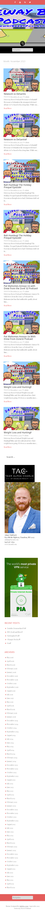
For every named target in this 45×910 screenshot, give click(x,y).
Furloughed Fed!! (13, 636)
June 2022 (10, 832)
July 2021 (10, 873)
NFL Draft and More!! (14, 632)
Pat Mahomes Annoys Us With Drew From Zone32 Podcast (20, 337)
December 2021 (12, 854)
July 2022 (10, 828)
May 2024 (10, 746)
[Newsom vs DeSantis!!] (21, 125)
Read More (8, 108)
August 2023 (11, 780)
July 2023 (10, 783)
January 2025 (11, 717)
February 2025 (12, 713)
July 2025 (10, 694)
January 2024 (11, 761)
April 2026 (10, 661)
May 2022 (10, 835)
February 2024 (12, 758)
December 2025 (12, 676)
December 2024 (12, 720)
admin (27, 97)
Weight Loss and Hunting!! (17, 387)
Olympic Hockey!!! (13, 639)
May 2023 (10, 791)
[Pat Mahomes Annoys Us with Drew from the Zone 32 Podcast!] (21, 272)
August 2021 (11, 869)
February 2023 (12, 802)
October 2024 (11, 728)
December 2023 (12, 765)
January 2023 (11, 806)
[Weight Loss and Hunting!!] (21, 373)
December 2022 (12, 809)
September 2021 (12, 865)
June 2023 (10, 787)
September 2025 (12, 687)
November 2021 (12, 858)
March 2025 (11, 709)
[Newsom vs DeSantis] (21, 80)
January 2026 (11, 672)
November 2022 (12, 813)
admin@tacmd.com (11, 540)
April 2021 (10, 884)
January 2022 (11, 850)
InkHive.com (24, 906)
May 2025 (10, 702)
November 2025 (12, 680)
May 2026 (10, 657)
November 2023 (12, 769)
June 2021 (10, 876)
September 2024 (12, 732)
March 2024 (11, 754)
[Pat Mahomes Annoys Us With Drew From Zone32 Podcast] (21, 322)
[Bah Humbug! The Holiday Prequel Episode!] (21, 171)
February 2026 (12, 668)
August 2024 (11, 735)
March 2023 (11, 798)
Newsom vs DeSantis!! (15, 139)
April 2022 (10, 839)
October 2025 (11, 683)
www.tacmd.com (11, 544)
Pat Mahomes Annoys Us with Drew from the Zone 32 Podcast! (21, 287)
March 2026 (11, 665)
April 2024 (10, 750)
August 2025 (11, 691)
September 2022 (12, 821)
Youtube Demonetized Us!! (16, 628)
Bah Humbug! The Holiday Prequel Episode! (17, 186)
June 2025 (10, 698)
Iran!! (9, 643)
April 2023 (10, 795)
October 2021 (11, 861)
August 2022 (11, 824)
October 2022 (11, 817)
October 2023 (11, 772)
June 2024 (10, 743)
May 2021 (10, 880)
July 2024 (10, 739)
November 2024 (12, 724)
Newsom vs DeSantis (15, 93)
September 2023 (12, 776)
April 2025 (10, 706)
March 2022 (11, 843)
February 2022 (12, 847)
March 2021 (11, 887)
